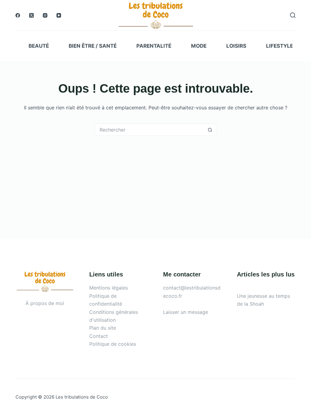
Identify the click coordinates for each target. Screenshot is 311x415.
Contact (98, 336)
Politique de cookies (112, 344)
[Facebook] (17, 15)
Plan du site (102, 328)
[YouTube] (58, 15)
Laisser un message (185, 312)
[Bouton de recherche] (210, 130)
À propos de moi (45, 303)
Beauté (39, 46)
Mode (199, 46)
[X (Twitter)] (31, 15)
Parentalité (153, 46)
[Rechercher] (293, 15)
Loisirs (236, 46)
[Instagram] (45, 15)
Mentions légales (108, 288)
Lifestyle (279, 46)
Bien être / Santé (93, 46)
